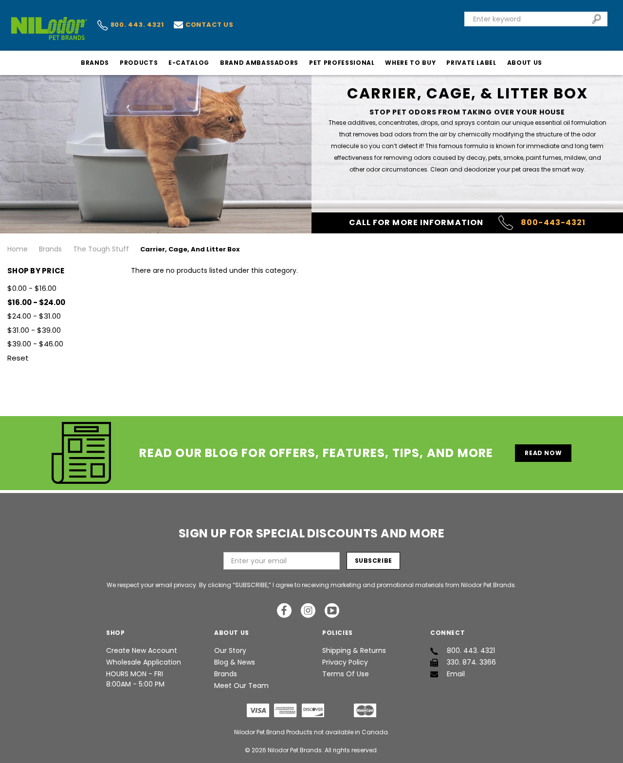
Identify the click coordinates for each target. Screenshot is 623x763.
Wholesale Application (143, 662)
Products (139, 62)
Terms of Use (345, 674)
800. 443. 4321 (137, 25)
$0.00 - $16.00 (31, 288)
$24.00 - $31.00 (34, 316)
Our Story (230, 650)
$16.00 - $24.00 (36, 302)
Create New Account (141, 650)
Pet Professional (341, 62)
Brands (95, 62)
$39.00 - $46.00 (35, 344)
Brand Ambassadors (259, 62)
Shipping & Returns (354, 650)
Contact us (209, 24)
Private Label (471, 62)
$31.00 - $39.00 (34, 330)
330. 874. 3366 (471, 662)
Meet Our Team (241, 685)
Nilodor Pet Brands (295, 750)
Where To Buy (410, 62)
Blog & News (234, 662)
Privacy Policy (345, 662)
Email (456, 674)
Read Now (543, 453)
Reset (18, 358)
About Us (524, 62)
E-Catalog (188, 62)
